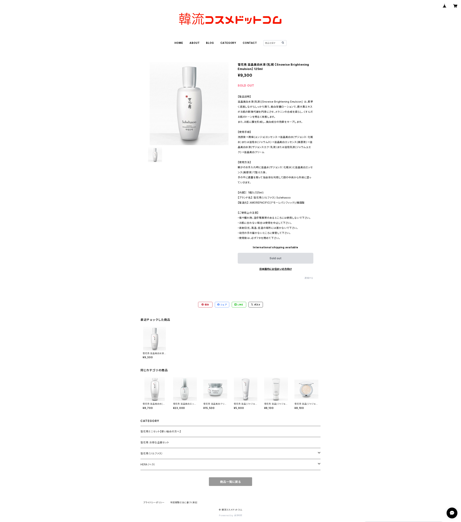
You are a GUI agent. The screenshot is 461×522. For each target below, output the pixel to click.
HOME (178, 42)
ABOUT (194, 42)
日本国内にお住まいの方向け (275, 268)
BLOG (210, 42)
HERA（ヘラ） (147, 464)
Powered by (226, 515)
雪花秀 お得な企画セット (154, 442)
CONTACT (250, 42)
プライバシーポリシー (154, 502)
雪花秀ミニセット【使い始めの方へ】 (160, 431)
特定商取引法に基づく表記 (183, 502)
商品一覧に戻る (230, 482)
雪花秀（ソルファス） (151, 453)
